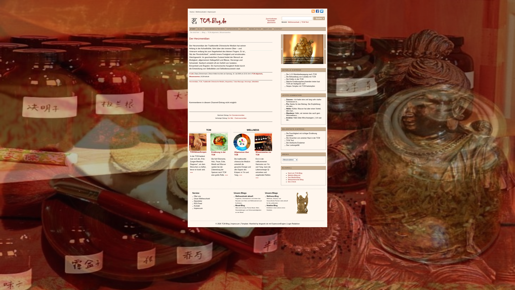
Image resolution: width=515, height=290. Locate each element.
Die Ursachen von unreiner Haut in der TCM (303, 138)
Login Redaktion (293, 224)
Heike (288, 109)
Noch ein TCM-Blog (295, 173)
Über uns (267, 29)
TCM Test (290, 140)
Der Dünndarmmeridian (236, 115)
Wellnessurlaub (293, 22)
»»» (191, 172)
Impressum (212, 12)
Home (192, 12)
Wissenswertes (225, 32)
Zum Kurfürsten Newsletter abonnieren (271, 20)
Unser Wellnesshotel (202, 199)
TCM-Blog (225, 224)
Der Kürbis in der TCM (295, 79)
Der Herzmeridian (199, 38)
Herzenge (247, 81)
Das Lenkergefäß (292, 145)
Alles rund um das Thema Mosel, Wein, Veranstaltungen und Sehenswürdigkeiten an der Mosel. (248, 210)
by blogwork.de (262, 224)
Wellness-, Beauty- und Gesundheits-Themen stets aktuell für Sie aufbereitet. (277, 201)
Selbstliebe (255, 81)
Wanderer (290, 113)
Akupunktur (229, 81)
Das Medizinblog (294, 177)
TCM (200, 81)
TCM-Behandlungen (198, 152)
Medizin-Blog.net (294, 175)
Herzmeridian (193, 81)
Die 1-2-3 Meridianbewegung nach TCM (301, 74)
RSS (313, 11)
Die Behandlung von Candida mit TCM (301, 77)
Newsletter (255, 29)
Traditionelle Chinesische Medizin (213, 81)
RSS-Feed (198, 203)
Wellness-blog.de (223, 21)
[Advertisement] (260, 59)
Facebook (317, 11)
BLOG (200, 29)
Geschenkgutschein (215, 29)
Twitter (321, 11)
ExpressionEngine (279, 224)
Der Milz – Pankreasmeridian (237, 118)
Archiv (243, 29)
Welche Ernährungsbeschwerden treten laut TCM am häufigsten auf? (303, 83)
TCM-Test (304, 22)
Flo (287, 104)
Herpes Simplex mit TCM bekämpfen (300, 86)
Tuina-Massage (238, 81)
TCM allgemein (213, 32)
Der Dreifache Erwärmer (295, 143)
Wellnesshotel (201, 12)
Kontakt (278, 29)
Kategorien (232, 29)
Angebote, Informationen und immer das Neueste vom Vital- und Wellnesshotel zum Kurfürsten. (248, 201)
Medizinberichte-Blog (296, 180)
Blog (203, 32)
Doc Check (292, 182)
